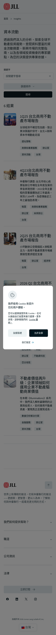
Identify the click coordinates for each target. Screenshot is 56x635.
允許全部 (38, 333)
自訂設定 (28, 342)
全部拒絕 (17, 333)
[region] (28, 317)
